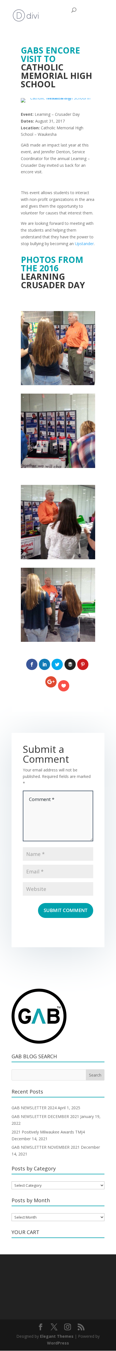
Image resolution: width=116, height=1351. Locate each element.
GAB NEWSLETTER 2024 (34, 1107)
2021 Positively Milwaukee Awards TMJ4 (48, 1132)
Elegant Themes (56, 1336)
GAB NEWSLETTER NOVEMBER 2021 (46, 1147)
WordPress (58, 1343)
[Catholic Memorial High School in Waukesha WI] (58, 102)
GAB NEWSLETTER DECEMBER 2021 (45, 1116)
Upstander (84, 243)
